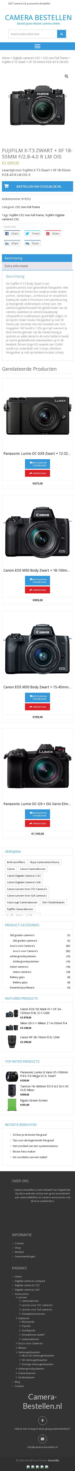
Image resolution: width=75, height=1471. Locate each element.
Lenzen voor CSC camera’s (37, 1305)
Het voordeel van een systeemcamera (35, 1146)
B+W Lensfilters (16, 862)
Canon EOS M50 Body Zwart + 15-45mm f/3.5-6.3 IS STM (37, 687)
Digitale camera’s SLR (27, 1289)
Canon (11, 869)
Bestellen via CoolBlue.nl (39, 186)
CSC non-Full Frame (55, 58)
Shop (18, 1247)
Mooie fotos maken (24, 1151)
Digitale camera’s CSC (27, 1285)
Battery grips (17, 977)
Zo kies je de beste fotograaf (30, 1134)
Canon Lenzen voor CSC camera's (27, 889)
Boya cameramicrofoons (44, 862)
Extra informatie (16, 266)
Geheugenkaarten (29, 1352)
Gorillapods (28, 1330)
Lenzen (22, 1297)
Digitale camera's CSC (26, 58)
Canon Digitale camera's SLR (24, 882)
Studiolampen (26, 1377)
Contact (19, 1243)
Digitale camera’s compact (30, 1281)
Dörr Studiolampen (53, 902)
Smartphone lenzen (33, 1313)
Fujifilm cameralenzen (20, 909)
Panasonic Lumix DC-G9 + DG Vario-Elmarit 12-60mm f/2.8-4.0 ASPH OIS (37, 804)
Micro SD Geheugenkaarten (38, 1355)
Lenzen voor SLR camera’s (37, 1309)
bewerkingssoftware (22, 987)
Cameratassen (27, 1373)
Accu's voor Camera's (22, 946)
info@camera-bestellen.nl (43, 1447)
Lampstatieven (30, 1339)
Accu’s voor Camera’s (30, 1343)
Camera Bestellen (38, 17)
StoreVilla (53, 1460)
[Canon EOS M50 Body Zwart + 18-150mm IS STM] (37, 532)
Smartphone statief (33, 1334)
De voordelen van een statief (30, 1157)
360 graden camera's (22, 935)
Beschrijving (13, 258)
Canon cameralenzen (33, 869)
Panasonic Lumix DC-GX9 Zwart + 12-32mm (37, 453)
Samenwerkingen (25, 1256)
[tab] (37, 258)
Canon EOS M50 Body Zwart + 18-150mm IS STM (37, 570)
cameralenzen (30, 1301)
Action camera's (19, 966)
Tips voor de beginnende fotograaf (33, 1140)
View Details (39, 473)
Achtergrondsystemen (23, 956)
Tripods (26, 1326)
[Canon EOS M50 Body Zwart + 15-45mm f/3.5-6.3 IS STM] (37, 649)
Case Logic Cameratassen (22, 902)
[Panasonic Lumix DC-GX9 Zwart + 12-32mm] (37, 416)
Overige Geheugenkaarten (37, 1364)
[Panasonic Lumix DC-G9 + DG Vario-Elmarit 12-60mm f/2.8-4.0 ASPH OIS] (37, 766)
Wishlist (19, 1252)
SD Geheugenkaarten (34, 1360)
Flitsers (22, 1347)
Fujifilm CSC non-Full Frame (26, 215)
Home (6, 58)
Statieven (23, 1318)
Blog (17, 1381)
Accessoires (22, 1294)
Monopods (28, 1321)
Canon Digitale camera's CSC (24, 875)
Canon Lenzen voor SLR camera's (27, 895)
